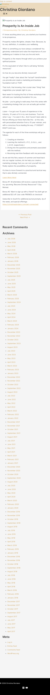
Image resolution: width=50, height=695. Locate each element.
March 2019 (12, 545)
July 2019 (11, 530)
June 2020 (11, 489)
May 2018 (11, 583)
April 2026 (11, 250)
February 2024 (13, 325)
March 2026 (12, 254)
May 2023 (11, 358)
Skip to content (6, 1)
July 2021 (11, 441)
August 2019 (12, 527)
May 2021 (11, 448)
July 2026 (11, 239)
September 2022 (14, 388)
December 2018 (13, 557)
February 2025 (13, 299)
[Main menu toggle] (5, 14)
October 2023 (12, 340)
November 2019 (13, 515)
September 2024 (14, 302)
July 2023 (11, 351)
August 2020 (12, 482)
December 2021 (13, 422)
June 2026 (11, 242)
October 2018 (12, 564)
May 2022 (11, 403)
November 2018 (13, 560)
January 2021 (12, 463)
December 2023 (13, 332)
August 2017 (12, 616)
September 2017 (13, 613)
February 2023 (13, 370)
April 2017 (11, 631)
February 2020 (13, 504)
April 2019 (11, 542)
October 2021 (12, 429)
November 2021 (13, 426)
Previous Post (25, 215)
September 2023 (14, 343)
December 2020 (13, 467)
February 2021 (13, 459)
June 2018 (11, 579)
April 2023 (11, 362)
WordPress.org (13, 653)
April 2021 (11, 452)
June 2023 (11, 355)
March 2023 (12, 366)
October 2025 (12, 272)
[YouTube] (27, 688)
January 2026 (12, 261)
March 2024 (12, 321)
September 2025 (14, 276)
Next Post (25, 217)
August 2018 (12, 571)
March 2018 (12, 590)
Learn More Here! (9, 177)
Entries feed (12, 646)
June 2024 (11, 310)
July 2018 (11, 575)
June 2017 (11, 624)
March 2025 (12, 295)
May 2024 (11, 313)
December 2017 (13, 601)
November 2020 (13, 471)
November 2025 (13, 269)
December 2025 (13, 265)
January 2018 (12, 598)
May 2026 (11, 246)
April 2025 (11, 291)
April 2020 (11, 497)
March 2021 (12, 456)
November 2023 (13, 336)
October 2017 (12, 609)
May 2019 (11, 538)
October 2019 (12, 519)
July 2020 (11, 486)
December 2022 (13, 377)
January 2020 (12, 508)
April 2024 (11, 317)
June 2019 (11, 534)
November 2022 (13, 381)
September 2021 (13, 433)
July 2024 (11, 306)
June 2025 (11, 284)
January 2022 (12, 418)
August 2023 (12, 347)
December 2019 (13, 512)
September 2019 (13, 523)
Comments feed (13, 650)
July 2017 (11, 620)
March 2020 (12, 500)
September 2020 (14, 478)
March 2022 (12, 411)
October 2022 (12, 384)
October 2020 (12, 474)
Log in (9, 642)
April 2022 (11, 407)
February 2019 (13, 549)
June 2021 (11, 444)
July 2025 (11, 280)
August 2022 (12, 392)
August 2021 (12, 437)
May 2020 (11, 493)
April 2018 (11, 587)
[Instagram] (23, 688)
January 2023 (12, 373)
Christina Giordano (17, 9)
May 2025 (11, 287)
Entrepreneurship (10, 30)
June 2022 (11, 399)
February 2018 (13, 594)
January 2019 (12, 553)
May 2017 (11, 628)
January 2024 (12, 328)
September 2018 (13, 568)
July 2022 (11, 396)
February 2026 (13, 257)
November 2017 (13, 605)
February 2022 (13, 414)
